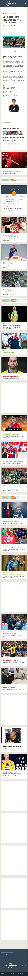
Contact (7, 954)
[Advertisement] (14, 397)
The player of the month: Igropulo (11, 206)
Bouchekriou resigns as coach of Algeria (13, 208)
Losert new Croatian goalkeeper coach (12, 210)
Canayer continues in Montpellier (11, 201)
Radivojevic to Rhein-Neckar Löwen (12, 203)
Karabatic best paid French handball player (13, 199)
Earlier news (7, 9)
